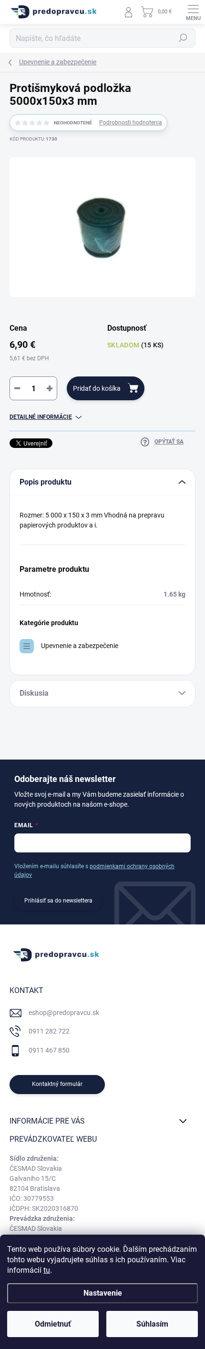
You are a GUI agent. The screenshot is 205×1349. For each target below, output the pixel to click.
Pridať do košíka (97, 388)
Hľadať (183, 38)
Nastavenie (102, 1293)
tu (46, 1270)
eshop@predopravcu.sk (64, 1012)
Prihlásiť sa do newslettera (58, 900)
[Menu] (193, 12)
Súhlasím (152, 1324)
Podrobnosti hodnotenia (130, 122)
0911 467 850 (49, 1050)
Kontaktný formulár (57, 1084)
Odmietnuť (53, 1324)
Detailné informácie (41, 417)
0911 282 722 (49, 1031)
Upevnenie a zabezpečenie (79, 645)
